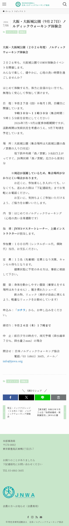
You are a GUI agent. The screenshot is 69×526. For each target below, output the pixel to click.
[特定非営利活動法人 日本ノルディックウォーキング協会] (35, 4)
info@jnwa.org (13, 361)
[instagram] (32, 517)
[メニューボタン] (4, 4)
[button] (10, 397)
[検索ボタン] (65, 4)
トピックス (12, 31)
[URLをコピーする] (58, 397)
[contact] (40, 517)
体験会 (22, 31)
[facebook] (28, 517)
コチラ (21, 310)
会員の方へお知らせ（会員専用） (21, 506)
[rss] (36, 517)
